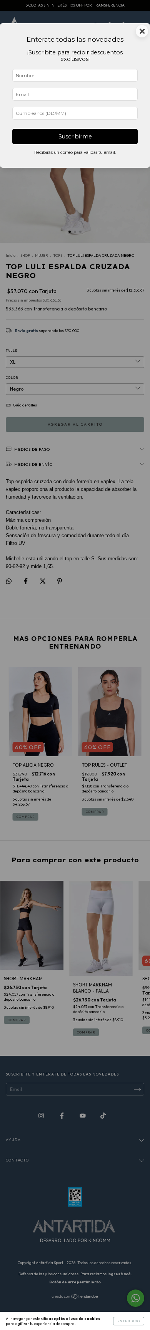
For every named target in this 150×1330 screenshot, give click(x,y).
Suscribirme (75, 136)
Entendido (128, 1321)
